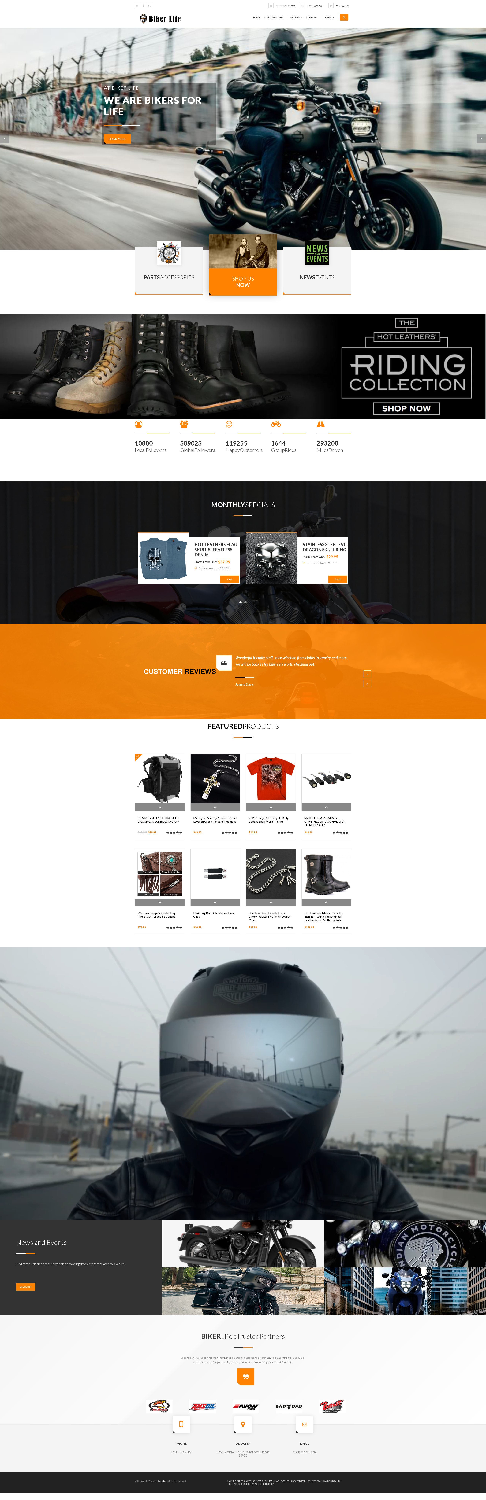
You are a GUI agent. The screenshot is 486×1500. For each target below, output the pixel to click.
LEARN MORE (117, 156)
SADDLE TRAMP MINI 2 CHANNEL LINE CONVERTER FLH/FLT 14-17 (324, 821)
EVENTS (329, 17)
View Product (160, 807)
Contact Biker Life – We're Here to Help (250, 1484)
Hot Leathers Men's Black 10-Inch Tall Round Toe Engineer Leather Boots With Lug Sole (323, 916)
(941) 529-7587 (316, 5)
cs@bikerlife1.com (285, 5)
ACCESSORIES (275, 17)
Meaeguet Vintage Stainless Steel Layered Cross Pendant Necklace (215, 819)
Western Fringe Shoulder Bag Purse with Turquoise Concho (157, 914)
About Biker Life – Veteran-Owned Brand (315, 1481)
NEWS (313, 17)
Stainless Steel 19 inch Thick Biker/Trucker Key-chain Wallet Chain (269, 916)
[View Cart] (331, 5)
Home (256, 17)
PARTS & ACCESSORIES (248, 1481)
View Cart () (342, 5)
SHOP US (295, 17)
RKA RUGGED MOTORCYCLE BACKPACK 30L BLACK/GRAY (158, 819)
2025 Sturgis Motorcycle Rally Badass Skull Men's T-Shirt (268, 819)
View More (26, 1287)
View (230, 579)
